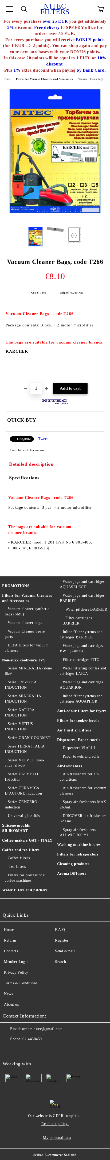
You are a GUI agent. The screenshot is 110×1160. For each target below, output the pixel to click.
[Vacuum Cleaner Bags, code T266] (55, 219)
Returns (10, 940)
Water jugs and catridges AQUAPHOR (81, 684)
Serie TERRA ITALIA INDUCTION (25, 749)
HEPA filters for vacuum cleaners (27, 648)
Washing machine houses (78, 845)
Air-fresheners (69, 766)
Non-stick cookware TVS (23, 660)
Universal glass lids (24, 816)
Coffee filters (19, 858)
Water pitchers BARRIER (86, 609)
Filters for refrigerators (78, 854)
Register (61, 940)
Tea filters (17, 867)
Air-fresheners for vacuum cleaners (83, 790)
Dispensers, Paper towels (78, 740)
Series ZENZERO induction (21, 804)
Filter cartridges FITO (81, 660)
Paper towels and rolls (81, 756)
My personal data (57, 1138)
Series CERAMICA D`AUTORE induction (23, 790)
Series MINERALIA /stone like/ (28, 671)
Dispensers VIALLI (79, 748)
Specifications (24, 477)
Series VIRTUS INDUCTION (19, 726)
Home (7, 79)
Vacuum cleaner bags (90, 79)
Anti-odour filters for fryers (81, 711)
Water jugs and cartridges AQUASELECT (82, 584)
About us (11, 1005)
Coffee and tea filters (20, 850)
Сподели (24, 439)
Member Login (16, 962)
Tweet (43, 439)
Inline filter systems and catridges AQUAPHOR (81, 698)
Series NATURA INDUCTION (19, 712)
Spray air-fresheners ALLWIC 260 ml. (78, 832)
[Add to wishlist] (100, 374)
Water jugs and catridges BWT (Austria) (81, 648)
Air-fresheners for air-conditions (80, 776)
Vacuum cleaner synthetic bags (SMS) (27, 611)
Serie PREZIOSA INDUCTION (20, 684)
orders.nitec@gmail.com (42, 1029)
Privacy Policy (16, 972)
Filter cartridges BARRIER (77, 620)
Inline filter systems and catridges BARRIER (81, 634)
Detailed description (31, 464)
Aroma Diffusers (71, 874)
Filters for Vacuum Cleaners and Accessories (44, 79)
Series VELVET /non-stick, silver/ (24, 763)
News (8, 994)
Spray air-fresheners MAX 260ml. (83, 804)
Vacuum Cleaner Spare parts (25, 634)
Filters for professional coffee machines (25, 877)
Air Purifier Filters (74, 730)
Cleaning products (73, 864)
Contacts (11, 951)
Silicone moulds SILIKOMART (16, 828)
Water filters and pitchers (25, 890)
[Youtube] (9, 1050)
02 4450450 (32, 1039)
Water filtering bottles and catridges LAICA (83, 671)
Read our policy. (55, 1124)
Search (60, 962)
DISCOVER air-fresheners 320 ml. (83, 818)
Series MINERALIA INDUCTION (23, 698)
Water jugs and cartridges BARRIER (82, 598)
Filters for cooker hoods (78, 721)
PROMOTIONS (16, 586)
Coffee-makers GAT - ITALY (27, 840)
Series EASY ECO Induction (21, 776)
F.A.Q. (60, 930)
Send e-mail (65, 951)
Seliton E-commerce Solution (55, 1155)
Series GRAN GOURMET (29, 738)
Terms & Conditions (20, 983)
